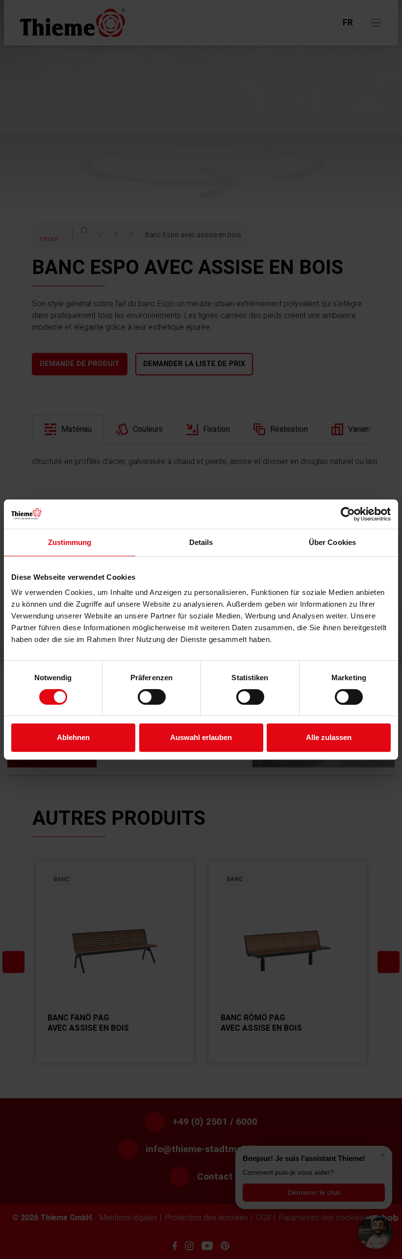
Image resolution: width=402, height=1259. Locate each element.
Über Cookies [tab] (332, 542)
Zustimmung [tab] (70, 542)
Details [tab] (201, 542)
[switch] (152, 697)
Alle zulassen (329, 737)
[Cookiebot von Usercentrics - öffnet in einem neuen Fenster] (348, 514)
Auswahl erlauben (201, 737)
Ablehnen (73, 737)
